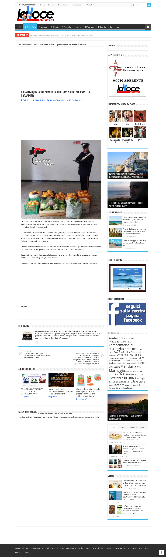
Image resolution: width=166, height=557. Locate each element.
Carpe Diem (118, 352)
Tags (142, 427)
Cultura (127, 358)
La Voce (44, 27)
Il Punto (56, 27)
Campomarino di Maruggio (121, 347)
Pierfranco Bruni (120, 378)
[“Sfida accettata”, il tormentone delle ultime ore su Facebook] (115, 463)
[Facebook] (133, 5)
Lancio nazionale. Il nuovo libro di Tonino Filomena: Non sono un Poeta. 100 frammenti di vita (134, 483)
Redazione (62, 5)
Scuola (142, 381)
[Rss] (131, 5)
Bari (121, 342)
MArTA (139, 367)
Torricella (135, 385)
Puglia (142, 378)
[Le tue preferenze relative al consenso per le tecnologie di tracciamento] (161, 552)
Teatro (127, 385)
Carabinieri (130, 349)
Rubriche (90, 27)
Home (42, 5)
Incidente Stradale (136, 361)
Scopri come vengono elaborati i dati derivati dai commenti (76, 417)
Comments (133, 427)
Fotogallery (68, 27)
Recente (123, 427)
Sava (135, 381)
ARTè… (79, 27)
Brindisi (126, 342)
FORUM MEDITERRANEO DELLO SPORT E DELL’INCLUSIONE (32, 391)
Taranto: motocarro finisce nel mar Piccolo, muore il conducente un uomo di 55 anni (37, 354)
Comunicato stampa (116, 358)
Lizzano (117, 367)
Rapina (111, 382)
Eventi (141, 358)
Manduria (128, 366)
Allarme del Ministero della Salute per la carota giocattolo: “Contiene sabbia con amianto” (62, 35)
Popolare (113, 427)
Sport (111, 385)
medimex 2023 (131, 371)
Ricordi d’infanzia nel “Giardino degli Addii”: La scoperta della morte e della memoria (134, 231)
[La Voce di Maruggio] (35, 13)
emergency (133, 358)
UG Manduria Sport (124, 388)
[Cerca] (149, 5)
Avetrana (114, 341)
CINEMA (127, 352)
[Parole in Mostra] (127, 278)
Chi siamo (52, 5)
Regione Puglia (120, 382)
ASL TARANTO (130, 339)
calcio (131, 342)
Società (103, 27)
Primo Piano (31, 27)
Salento (129, 382)
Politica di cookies (77, 5)
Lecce (133, 363)
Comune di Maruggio (129, 354)
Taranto (119, 385)
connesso (50, 414)
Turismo (112, 388)
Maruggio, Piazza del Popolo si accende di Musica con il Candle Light (61, 391)
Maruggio (117, 370)
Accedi (89, 5)
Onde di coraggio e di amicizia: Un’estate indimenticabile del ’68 (134, 243)
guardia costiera (116, 361)
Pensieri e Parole (140, 375)
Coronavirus (114, 27)
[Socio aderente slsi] (127, 78)
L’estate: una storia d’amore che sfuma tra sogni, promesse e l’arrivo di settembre (134, 219)
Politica (135, 378)
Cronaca (29, 45)
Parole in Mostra (124, 374)
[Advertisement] (101, 15)
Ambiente (116, 338)
